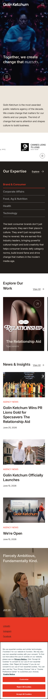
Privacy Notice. (20, 659)
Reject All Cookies (24, 687)
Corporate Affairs (13, 191)
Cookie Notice (9, 674)
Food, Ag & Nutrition (15, 198)
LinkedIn (6, 626)
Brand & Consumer (14, 184)
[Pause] (42, 155)
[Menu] (42, 4)
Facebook (7, 636)
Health (7, 206)
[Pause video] (6, 77)
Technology (10, 213)
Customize (24, 679)
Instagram (7, 631)
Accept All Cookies (23, 694)
